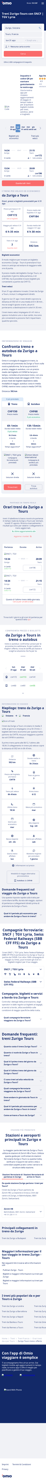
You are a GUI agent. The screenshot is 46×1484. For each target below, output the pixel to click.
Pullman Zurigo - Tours (13, 1270)
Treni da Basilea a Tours (12, 1322)
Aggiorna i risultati (21, 536)
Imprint (5, 1464)
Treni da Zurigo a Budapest (14, 1238)
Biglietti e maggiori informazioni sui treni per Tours (23, 1282)
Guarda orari (12, 248)
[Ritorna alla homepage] (7, 3)
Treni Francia (23, 1338)
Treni (12, 1338)
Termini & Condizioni (21, 1464)
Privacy (5, 1469)
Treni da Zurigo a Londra (13, 1306)
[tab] (14, 137)
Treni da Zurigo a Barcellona (14, 1311)
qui (29, 619)
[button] (13, 40)
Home (4, 1338)
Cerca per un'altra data (23, 602)
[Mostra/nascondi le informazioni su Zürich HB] (40, 1211)
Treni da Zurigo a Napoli (12, 1316)
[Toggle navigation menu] (42, 3)
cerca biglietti (12, 218)
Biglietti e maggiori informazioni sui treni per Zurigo (23, 1275)
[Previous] (6, 668)
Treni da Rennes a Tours (12, 1327)
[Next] (40, 128)
